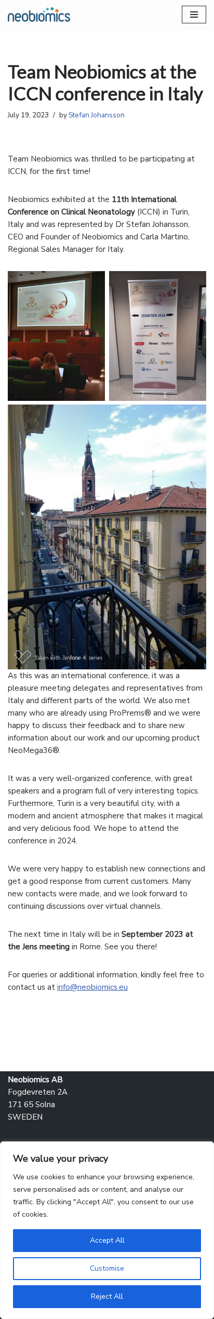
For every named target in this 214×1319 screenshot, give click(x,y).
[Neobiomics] (39, 14)
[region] (107, 1230)
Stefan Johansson (97, 115)
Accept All (107, 1240)
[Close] (203, 1150)
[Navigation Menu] (194, 14)
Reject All (107, 1296)
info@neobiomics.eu (92, 987)
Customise (107, 1268)
